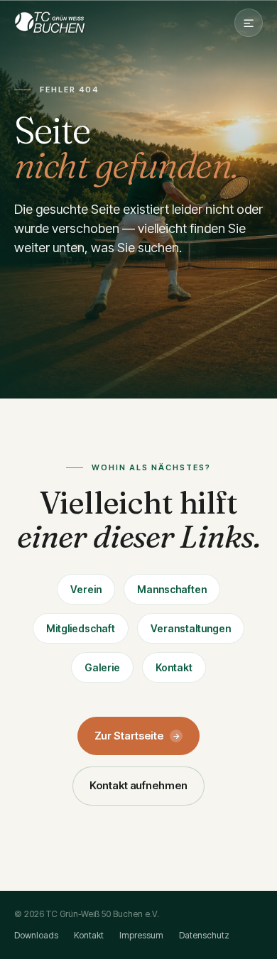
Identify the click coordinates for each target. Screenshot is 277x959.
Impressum (141, 935)
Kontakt (174, 667)
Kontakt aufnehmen (138, 785)
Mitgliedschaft (80, 628)
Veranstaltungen (191, 628)
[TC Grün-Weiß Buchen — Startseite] (49, 22)
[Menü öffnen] (248, 23)
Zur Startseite (137, 735)
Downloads (36, 935)
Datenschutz (204, 935)
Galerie (102, 667)
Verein (86, 589)
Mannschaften (172, 589)
